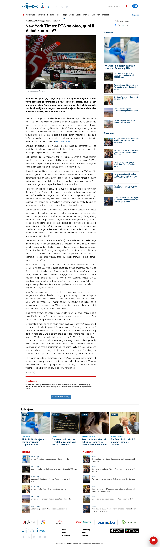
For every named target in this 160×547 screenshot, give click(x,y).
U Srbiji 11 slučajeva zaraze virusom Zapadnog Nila (120, 67)
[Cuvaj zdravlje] (83, 522)
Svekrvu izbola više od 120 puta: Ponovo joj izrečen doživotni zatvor (126, 87)
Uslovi (64, 533)
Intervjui (86, 15)
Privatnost (66, 536)
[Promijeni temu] (135, 6)
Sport (78, 15)
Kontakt (85, 536)
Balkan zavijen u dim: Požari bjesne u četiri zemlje (125, 122)
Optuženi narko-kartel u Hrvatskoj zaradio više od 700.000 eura (124, 75)
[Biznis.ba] (106, 522)
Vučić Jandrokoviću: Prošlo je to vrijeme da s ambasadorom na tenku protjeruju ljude (126, 199)
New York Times (62, 141)
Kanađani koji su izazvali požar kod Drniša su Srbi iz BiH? (126, 187)
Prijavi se (135, 15)
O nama (64, 530)
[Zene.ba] (60, 522)
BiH (58, 15)
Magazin (105, 15)
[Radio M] (28, 522)
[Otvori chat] (153, 541)
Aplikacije (85, 533)
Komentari (95, 15)
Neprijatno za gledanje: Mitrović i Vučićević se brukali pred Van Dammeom (126, 152)
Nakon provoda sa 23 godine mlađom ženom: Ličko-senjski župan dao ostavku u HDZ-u (125, 176)
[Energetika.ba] (130, 522)
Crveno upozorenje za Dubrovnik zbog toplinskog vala (126, 110)
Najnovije (41, 15)
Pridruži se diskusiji (62, 397)
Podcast (50, 15)
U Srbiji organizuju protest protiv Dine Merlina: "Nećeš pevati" (124, 164)
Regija (64, 15)
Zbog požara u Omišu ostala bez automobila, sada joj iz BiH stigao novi (126, 140)
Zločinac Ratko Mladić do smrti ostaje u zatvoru (126, 98)
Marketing (86, 530)
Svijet (71, 15)
